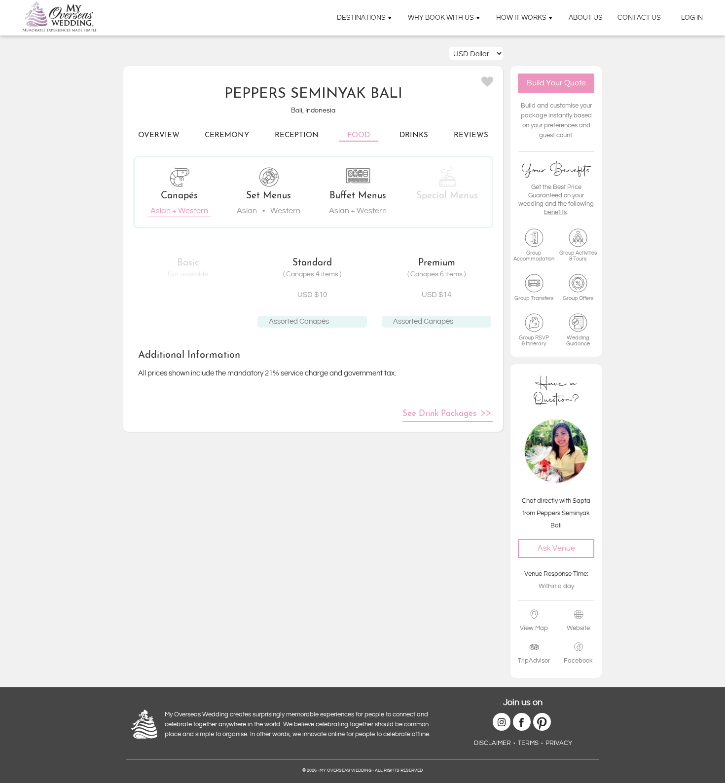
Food (358, 135)
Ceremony (227, 135)
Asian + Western (179, 211)
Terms (528, 743)
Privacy (558, 743)
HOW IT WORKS (521, 17)
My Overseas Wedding (59, 16)
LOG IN (692, 17)
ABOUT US (586, 17)
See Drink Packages (439, 414)
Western (285, 211)
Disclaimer (492, 743)
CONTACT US (639, 17)
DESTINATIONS (361, 17)
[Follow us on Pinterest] (542, 722)
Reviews (471, 135)
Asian (247, 211)
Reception (297, 135)
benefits (555, 212)
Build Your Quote (556, 83)
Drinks (413, 135)
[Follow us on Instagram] (501, 722)
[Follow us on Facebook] (522, 722)
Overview (159, 135)
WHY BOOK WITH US (441, 17)
